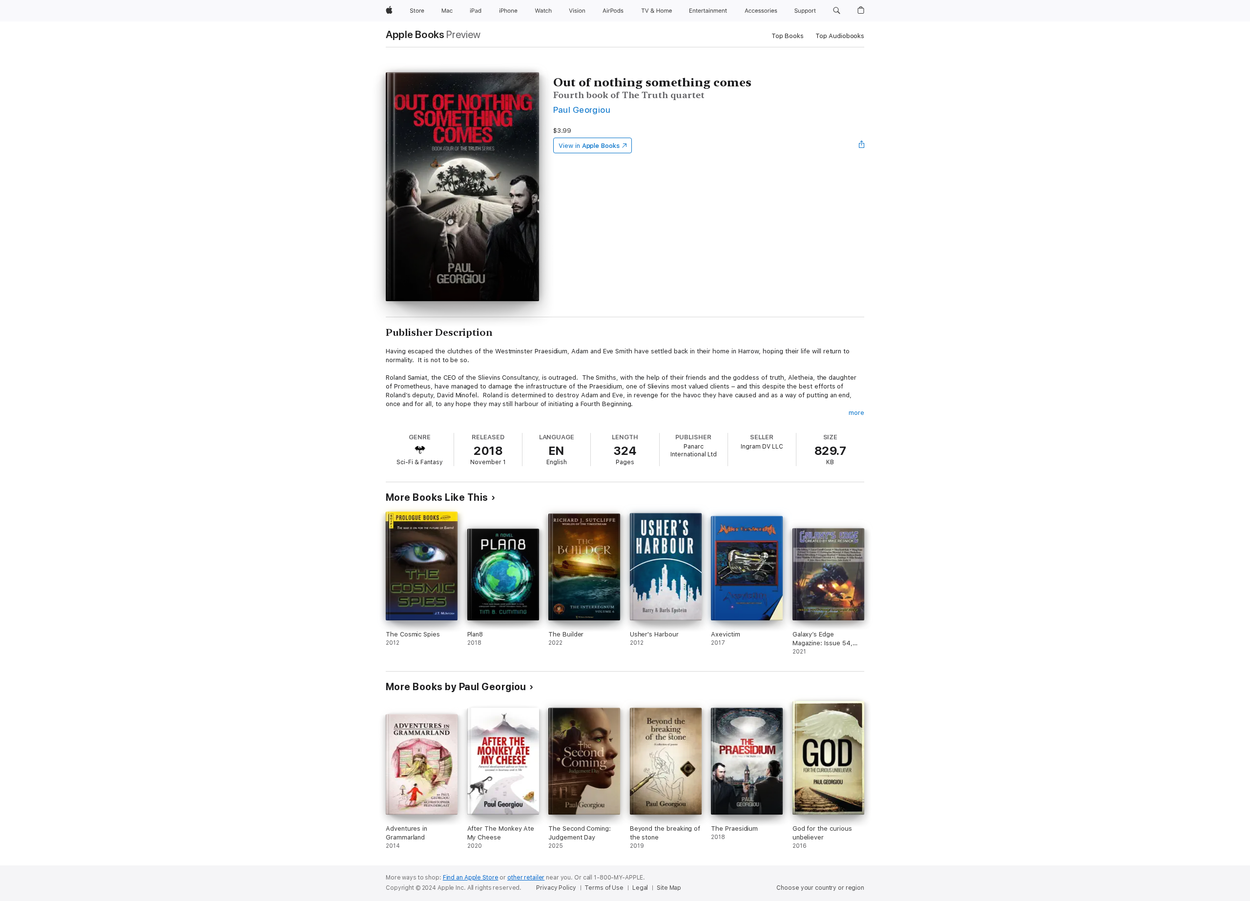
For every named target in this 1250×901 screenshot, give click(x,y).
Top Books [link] (787, 36)
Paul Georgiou (581, 109)
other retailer (525, 877)
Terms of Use (604, 887)
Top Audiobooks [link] (839, 36)
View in (589, 145)
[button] (836, 10)
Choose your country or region (820, 887)
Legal (640, 887)
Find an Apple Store (471, 877)
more (856, 412)
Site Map (669, 887)
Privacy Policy (556, 887)
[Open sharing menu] (862, 145)
